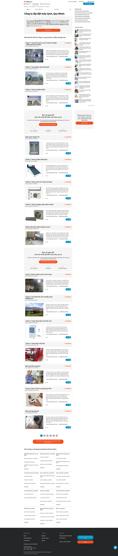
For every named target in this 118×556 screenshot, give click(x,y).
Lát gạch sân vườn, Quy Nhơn (46, 520)
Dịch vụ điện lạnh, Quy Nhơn (46, 479)
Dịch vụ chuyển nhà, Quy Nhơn (62, 515)
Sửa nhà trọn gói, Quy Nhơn (46, 464)
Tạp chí (43, 540)
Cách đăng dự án (28, 538)
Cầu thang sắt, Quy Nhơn (61, 497)
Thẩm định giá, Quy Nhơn (29, 462)
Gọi (47, 59)
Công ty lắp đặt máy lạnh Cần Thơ (82, 14)
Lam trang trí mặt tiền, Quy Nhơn (63, 476)
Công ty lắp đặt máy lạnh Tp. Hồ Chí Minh (83, 12)
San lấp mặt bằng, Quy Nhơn (46, 460)
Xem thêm (26, 468)
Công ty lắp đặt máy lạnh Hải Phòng (82, 18)
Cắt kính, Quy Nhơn (28, 476)
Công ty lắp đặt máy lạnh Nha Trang (82, 21)
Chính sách (26, 552)
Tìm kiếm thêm (91, 105)
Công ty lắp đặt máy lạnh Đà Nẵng (82, 16)
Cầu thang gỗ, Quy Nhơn (29, 519)
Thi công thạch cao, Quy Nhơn (62, 483)
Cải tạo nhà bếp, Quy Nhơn (30, 515)
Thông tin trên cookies (41, 552)
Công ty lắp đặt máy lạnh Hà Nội (82, 11)
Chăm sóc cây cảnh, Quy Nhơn (46, 513)
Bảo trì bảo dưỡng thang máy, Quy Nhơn (47, 476)
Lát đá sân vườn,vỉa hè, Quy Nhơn (47, 516)
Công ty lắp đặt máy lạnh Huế (81, 19)
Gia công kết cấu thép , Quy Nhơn (63, 501)
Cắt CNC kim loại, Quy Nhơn (62, 494)
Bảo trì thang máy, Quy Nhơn (62, 511)
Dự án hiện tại (62, 538)
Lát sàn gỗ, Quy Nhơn (44, 497)
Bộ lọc (28, 9)
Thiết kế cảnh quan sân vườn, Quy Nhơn (31, 465)
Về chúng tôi (81, 1)
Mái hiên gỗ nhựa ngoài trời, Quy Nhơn (63, 462)
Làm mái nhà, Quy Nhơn (61, 458)
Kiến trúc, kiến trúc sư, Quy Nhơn (31, 458)
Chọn (68, 59)
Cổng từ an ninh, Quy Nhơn (29, 483)
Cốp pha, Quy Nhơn (44, 457)
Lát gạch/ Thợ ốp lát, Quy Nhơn (47, 494)
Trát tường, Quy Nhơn (28, 494)
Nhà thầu (44, 535)
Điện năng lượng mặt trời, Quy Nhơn (47, 483)
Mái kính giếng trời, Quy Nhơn (62, 465)
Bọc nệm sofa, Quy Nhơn (29, 511)
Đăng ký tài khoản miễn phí (65, 535)
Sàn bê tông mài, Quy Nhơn (46, 501)
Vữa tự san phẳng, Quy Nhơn (30, 497)
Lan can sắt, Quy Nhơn (61, 479)
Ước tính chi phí (45, 538)
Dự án (25, 535)
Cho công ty (88, 3)
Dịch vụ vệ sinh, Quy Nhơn (61, 519)
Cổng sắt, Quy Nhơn (28, 479)
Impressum (49, 552)
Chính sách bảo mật (33, 552)
